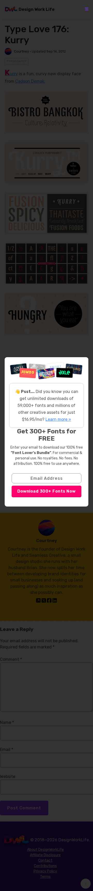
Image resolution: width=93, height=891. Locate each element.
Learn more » (58, 419)
